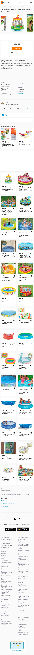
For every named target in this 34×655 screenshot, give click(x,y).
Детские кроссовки (6, 619)
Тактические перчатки (21, 593)
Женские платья (5, 543)
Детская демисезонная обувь (23, 568)
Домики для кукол (5, 568)
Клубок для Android (23, 634)
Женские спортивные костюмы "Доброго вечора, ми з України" (23, 546)
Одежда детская (5, 575)
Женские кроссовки (23, 537)
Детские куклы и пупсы (5, 608)
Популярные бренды (23, 617)
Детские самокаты (23, 554)
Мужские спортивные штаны (23, 596)
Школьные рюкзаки (6, 621)
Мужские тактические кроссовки (23, 606)
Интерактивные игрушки (5, 616)
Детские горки (4, 566)
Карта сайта (21, 610)
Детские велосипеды (6, 595)
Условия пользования (21, 627)
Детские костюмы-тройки (6, 578)
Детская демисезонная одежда (22, 559)
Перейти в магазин (10, 115)
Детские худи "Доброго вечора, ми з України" (23, 564)
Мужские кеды (22, 578)
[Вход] (31, 2)
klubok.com (2, 2)
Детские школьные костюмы (6, 582)
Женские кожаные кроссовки (6, 550)
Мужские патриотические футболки (22, 586)
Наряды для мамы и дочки (23, 551)
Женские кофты (5, 560)
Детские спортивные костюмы (6, 624)
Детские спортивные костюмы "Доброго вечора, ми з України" (6, 591)
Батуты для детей (5, 611)
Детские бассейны (6, 490)
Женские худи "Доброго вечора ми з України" (23, 541)
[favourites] (8, 2)
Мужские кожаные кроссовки (23, 589)
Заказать (17, 48)
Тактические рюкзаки (6, 562)
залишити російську (17, 650)
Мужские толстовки (23, 599)
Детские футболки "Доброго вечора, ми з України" (6, 586)
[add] (20, 2)
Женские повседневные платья (5, 557)
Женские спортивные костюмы (6, 540)
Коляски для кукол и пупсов (6, 604)
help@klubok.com (22, 630)
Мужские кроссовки (23, 576)
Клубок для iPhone (23, 632)
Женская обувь (5, 547)
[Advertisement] (17, 37)
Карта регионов (22, 612)
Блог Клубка (21, 615)
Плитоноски (4, 553)
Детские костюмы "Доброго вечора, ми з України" (6, 572)
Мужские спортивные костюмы (23, 581)
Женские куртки (5, 537)
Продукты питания (6, 601)
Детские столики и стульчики (23, 572)
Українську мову (17, 647)
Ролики (3, 613)
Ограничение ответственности (22, 623)
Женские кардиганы (6, 545)
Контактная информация (21, 620)
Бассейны (20, 93)
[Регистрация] (25, 2)
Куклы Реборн (4, 599)
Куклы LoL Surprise (23, 556)
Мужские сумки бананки (22, 602)
